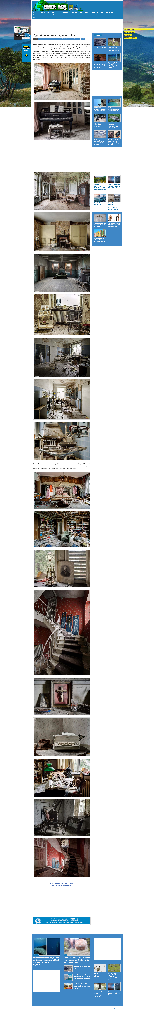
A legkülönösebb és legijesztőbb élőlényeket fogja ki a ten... (114, 142)
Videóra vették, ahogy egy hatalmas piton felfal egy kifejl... (113, 125)
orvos (78, 38)
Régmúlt (55, 15)
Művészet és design (44, 15)
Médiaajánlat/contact (116, 1008)
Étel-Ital (99, 15)
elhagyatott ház (51, 38)
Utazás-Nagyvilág (44, 12)
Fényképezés (110, 12)
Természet (74, 12)
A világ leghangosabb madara (98, 975)
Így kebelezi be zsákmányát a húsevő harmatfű (113, 49)
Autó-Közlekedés (63, 12)
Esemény (85, 15)
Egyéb (34, 18)
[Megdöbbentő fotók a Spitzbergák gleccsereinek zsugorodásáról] (114, 198)
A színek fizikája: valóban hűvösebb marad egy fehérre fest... (100, 241)
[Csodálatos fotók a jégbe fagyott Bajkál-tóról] (100, 198)
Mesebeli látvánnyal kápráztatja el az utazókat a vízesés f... (100, 187)
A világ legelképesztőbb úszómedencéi (113, 109)
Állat (54, 12)
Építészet (100, 12)
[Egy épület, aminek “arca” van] (100, 42)
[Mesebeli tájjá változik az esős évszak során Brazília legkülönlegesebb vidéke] (68, 977)
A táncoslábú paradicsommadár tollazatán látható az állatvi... (100, 65)
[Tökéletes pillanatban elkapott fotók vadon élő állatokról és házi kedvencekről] (77, 947)
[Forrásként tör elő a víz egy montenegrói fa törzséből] (100, 986)
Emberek (92, 12)
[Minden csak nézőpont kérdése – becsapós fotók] (100, 102)
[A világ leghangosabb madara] (100, 968)
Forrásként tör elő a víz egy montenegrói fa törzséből (100, 994)
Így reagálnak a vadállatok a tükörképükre (99, 124)
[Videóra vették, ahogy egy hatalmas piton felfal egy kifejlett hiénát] (114, 118)
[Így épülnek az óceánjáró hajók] (68, 968)
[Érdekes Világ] (77, 5)
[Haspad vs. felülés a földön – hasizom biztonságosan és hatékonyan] (114, 218)
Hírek (34, 15)
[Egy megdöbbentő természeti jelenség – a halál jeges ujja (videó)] (114, 57)
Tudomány (77, 15)
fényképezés (64, 38)
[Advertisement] (77, 25)
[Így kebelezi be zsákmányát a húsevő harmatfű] (114, 42)
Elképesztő (84, 12)
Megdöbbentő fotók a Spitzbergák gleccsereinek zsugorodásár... (113, 206)
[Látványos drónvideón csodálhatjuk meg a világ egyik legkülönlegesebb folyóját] (68, 986)
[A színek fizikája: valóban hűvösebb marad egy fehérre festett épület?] (100, 233)
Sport (62, 15)
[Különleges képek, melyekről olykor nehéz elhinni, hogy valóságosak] (100, 134)
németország (72, 38)
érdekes (58, 38)
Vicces (92, 15)
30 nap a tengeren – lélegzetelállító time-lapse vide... (114, 186)
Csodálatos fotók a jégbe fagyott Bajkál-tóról (100, 204)
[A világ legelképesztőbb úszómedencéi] (114, 102)
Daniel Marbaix (42, 38)
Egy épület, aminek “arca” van (100, 48)
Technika (69, 15)
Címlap (34, 12)
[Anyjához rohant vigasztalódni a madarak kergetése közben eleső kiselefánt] (114, 968)
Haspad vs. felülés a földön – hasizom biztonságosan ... (114, 224)
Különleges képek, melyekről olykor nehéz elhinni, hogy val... (100, 142)
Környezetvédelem (110, 15)
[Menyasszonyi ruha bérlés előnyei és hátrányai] (100, 218)
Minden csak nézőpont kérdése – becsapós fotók (100, 109)
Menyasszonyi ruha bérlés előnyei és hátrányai (100, 224)
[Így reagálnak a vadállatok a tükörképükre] (100, 118)
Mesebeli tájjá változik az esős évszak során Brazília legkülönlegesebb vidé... (82, 976)
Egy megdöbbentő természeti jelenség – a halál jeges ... (114, 65)
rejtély (83, 38)
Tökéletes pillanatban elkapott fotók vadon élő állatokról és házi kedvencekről (77, 960)
